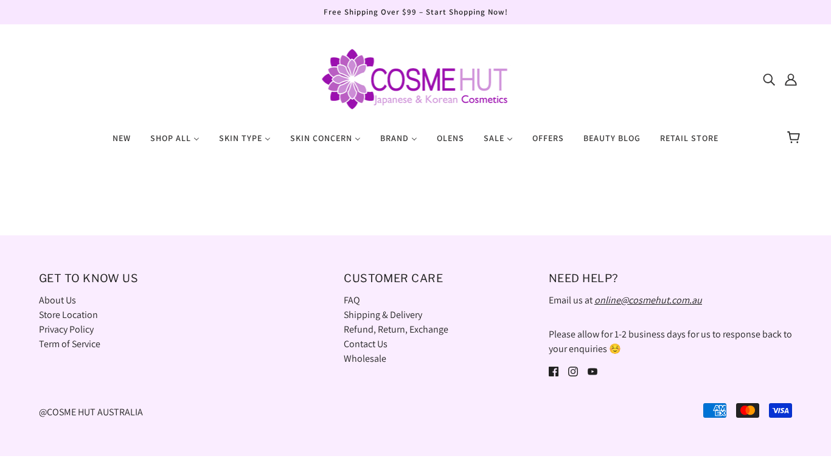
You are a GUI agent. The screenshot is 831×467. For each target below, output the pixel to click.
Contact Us (366, 343)
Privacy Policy (66, 329)
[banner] (415, 78)
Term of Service (69, 343)
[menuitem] (122, 137)
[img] (769, 79)
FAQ (352, 300)
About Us (57, 300)
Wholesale (365, 358)
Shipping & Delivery (383, 314)
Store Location (68, 314)
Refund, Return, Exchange (396, 329)
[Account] (791, 79)
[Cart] (795, 138)
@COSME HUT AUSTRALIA (91, 412)
